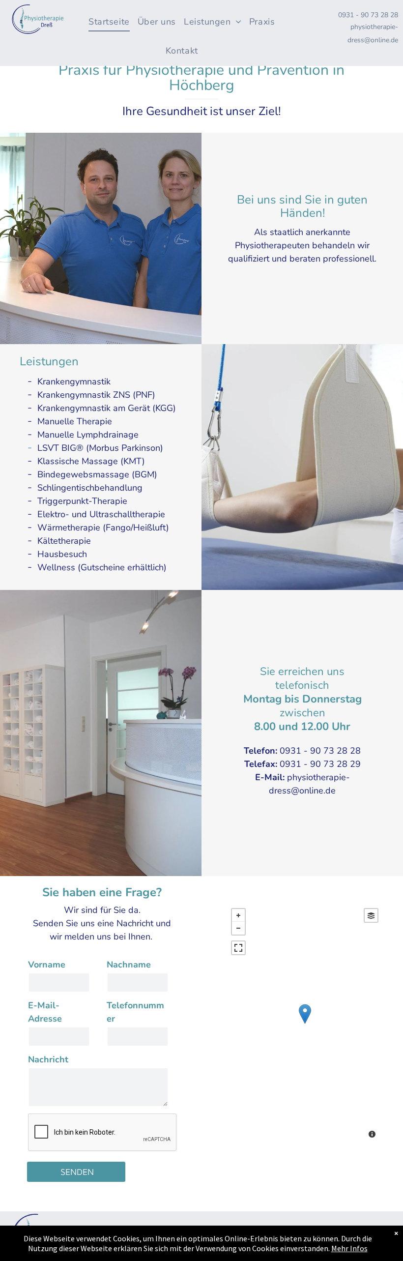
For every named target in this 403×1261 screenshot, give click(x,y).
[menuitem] (112, 16)
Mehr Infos (349, 1248)
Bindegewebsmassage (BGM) (97, 474)
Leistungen (49, 361)
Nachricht (48, 1059)
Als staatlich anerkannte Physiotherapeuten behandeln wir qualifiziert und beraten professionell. (302, 245)
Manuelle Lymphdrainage (88, 434)
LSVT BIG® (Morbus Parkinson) (100, 448)
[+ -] (304, 1024)
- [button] (238, 928)
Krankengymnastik (74, 381)
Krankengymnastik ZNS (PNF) (96, 395)
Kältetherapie (64, 541)
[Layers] (371, 915)
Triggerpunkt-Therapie (82, 501)
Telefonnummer (135, 1012)
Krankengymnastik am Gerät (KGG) (106, 408)
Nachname (129, 964)
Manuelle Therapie (74, 421)
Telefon (259, 751)
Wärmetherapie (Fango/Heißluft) (103, 527)
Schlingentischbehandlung (90, 488)
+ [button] (238, 915)
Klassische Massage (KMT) (91, 461)
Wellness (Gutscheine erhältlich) (102, 567)
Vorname (46, 964)
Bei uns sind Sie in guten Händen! (302, 206)
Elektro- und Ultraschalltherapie (101, 514)
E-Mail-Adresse (45, 1012)
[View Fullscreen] (238, 947)
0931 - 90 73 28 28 (368, 15)
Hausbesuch (62, 554)
